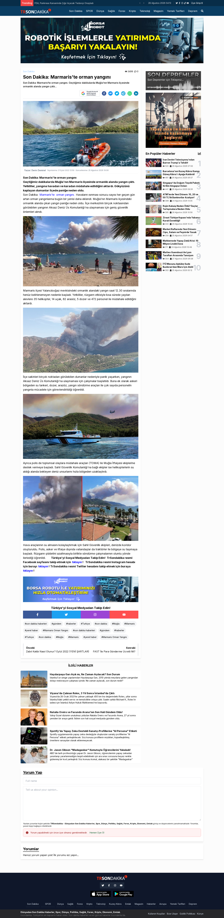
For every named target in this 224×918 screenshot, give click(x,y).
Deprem (192, 10)
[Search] (202, 11)
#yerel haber (31, 630)
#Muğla (115, 623)
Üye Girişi (196, 3)
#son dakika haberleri (36, 623)
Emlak (128, 904)
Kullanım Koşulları (156, 913)
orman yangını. (65, 194)
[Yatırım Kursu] (173, 119)
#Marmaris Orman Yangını (55, 630)
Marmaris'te (47, 194)
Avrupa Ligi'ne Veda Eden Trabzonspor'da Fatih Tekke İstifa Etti (67, 3)
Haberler (151, 904)
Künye (200, 913)
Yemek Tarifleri (175, 10)
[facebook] (104, 93)
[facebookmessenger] (110, 93)
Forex (122, 10)
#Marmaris (129, 623)
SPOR (89, 10)
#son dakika (101, 623)
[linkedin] (136, 93)
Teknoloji (145, 10)
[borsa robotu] (112, 40)
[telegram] (123, 93)
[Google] (100, 894)
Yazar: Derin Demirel (35, 170)
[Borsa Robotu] (80, 589)
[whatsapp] (129, 93)
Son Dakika (75, 10)
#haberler (71, 623)
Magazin (158, 10)
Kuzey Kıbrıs (115, 904)
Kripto (132, 10)
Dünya (100, 10)
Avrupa (162, 904)
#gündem (56, 623)
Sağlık (111, 10)
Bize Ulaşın (172, 913)
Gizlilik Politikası (187, 913)
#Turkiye (85, 623)
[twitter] (117, 93)
